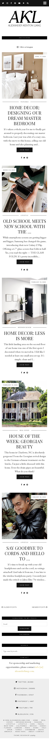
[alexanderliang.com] (24, 17)
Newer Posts (39, 607)
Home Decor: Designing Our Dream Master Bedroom (24, 115)
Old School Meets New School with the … (24, 226)
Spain (9, 730)
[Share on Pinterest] (27, 157)
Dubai (36, 728)
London (18, 728)
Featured (25, 102)
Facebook (25, 695)
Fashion (38, 722)
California (21, 726)
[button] (46, 3)
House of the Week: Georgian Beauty (24, 441)
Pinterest (25, 701)
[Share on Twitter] (24, 157)
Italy (44, 728)
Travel (41, 724)
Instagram (25, 688)
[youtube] (19, 3)
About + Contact (36, 731)
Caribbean (30, 730)
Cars (32, 724)
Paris (27, 728)
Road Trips (20, 731)
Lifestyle (24, 215)
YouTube (25, 708)
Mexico (33, 726)
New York (8, 726)
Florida (7, 728)
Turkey (18, 730)
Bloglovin (25, 714)
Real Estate (24, 430)
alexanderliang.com (20, 720)
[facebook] (11, 3)
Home (35, 720)
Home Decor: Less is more (24, 335)
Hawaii (43, 726)
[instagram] (7, 3)
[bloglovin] (23, 3)
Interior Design (24, 327)
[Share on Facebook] (21, 157)
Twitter (25, 682)
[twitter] (3, 3)
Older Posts (10, 607)
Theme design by (24, 735)
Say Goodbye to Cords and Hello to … (24, 553)
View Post (24, 150)
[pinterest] (15, 3)
